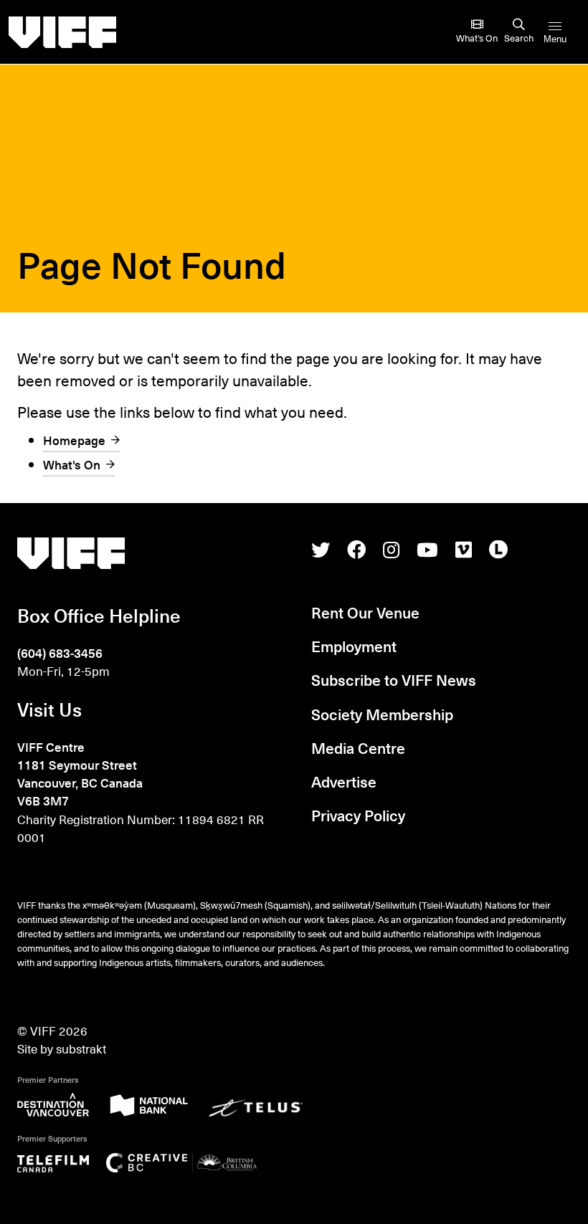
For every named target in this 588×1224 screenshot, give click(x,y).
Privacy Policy (358, 815)
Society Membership (382, 714)
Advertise (343, 781)
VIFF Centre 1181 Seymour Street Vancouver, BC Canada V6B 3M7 (80, 774)
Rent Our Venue (365, 612)
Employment (354, 646)
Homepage (74, 440)
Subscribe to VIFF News (393, 680)
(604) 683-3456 (60, 653)
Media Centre (358, 748)
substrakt (81, 1048)
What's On (71, 464)
